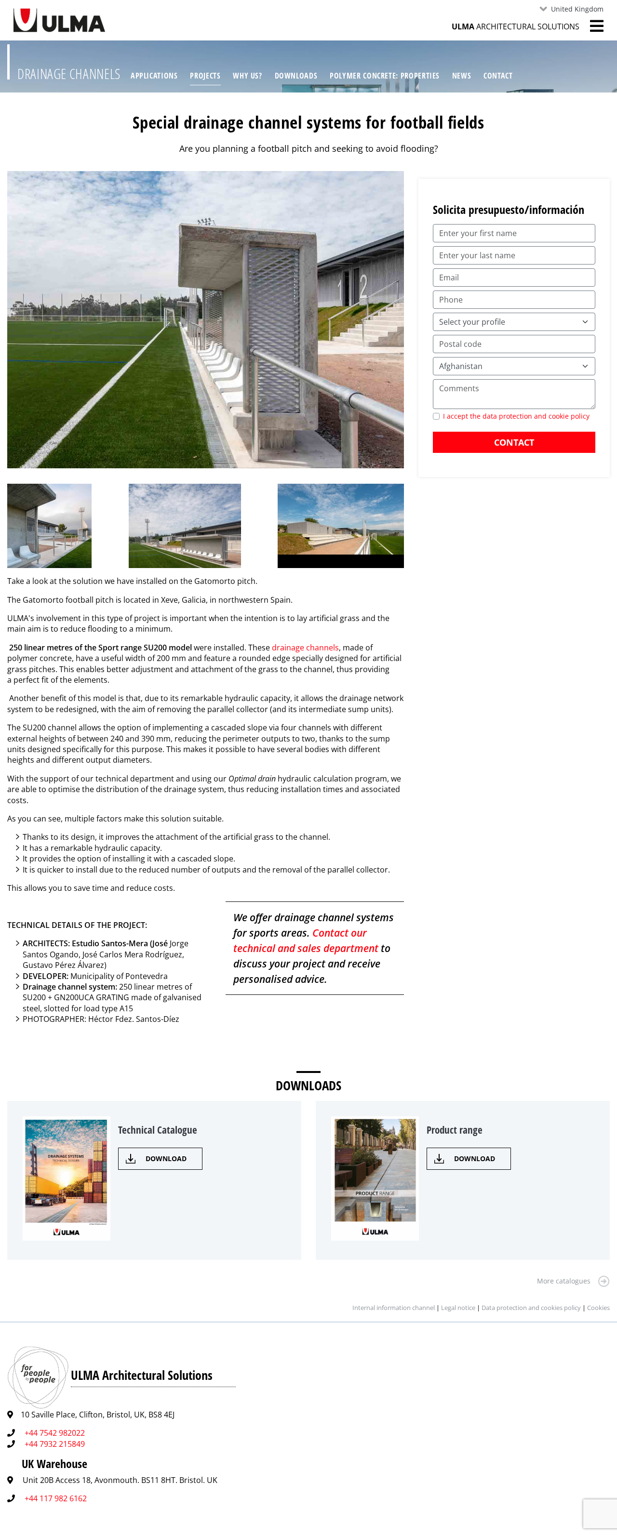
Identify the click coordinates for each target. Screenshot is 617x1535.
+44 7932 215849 (55, 1444)
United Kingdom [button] (577, 8)
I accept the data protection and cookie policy (516, 416)
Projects (205, 75)
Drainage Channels (69, 73)
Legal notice (458, 1307)
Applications (154, 75)
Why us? (247, 75)
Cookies (598, 1307)
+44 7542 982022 (55, 1433)
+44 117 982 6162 (56, 1498)
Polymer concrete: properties (385, 75)
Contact (497, 75)
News (461, 75)
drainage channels (305, 647)
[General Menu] (591, 26)
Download (166, 1158)
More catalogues (563, 1280)
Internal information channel (393, 1307)
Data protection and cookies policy (531, 1307)
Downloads (296, 75)
